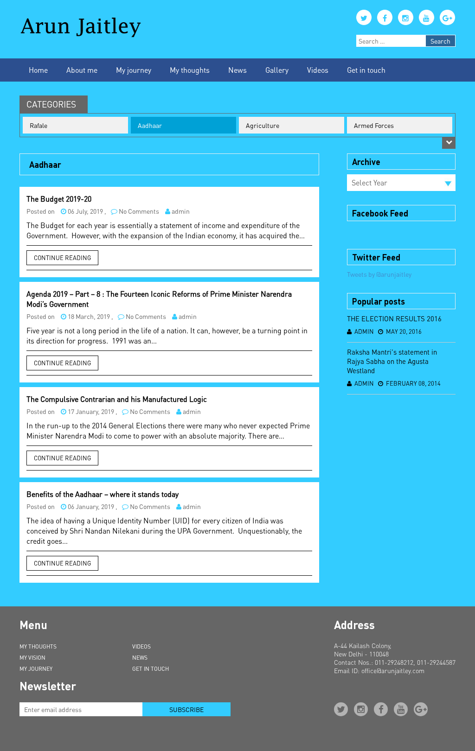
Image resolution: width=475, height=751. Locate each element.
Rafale (38, 125)
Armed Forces (374, 125)
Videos (317, 70)
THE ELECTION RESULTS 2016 (394, 318)
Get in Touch (150, 668)
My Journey (35, 668)
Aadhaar (150, 125)
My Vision (32, 657)
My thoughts (190, 70)
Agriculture (262, 125)
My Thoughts (38, 646)
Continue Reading (62, 257)
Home (38, 70)
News (237, 70)
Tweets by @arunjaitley (379, 274)
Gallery (277, 70)
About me (81, 70)
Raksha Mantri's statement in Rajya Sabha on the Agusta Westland (392, 361)
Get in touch (366, 70)
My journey (133, 70)
